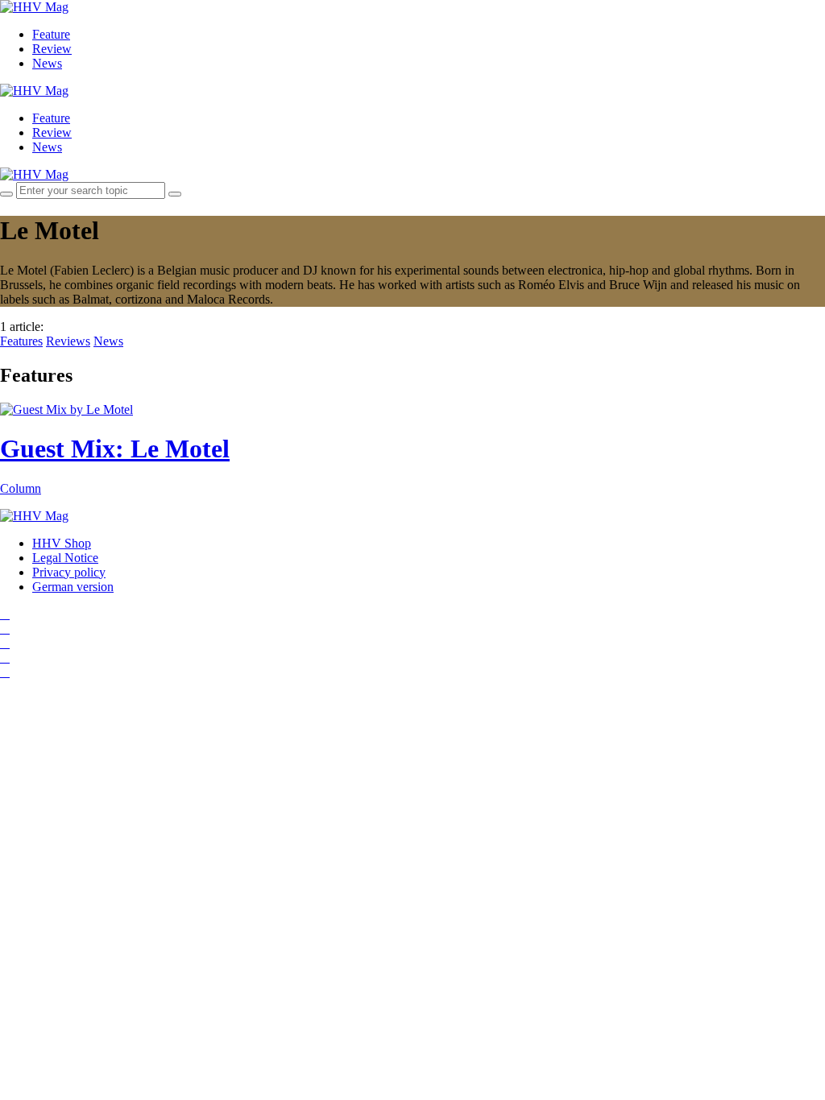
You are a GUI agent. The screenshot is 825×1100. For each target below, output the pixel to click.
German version (73, 586)
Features (21, 341)
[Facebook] (5, 628)
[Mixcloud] (5, 657)
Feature (51, 34)
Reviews (68, 341)
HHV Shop (61, 543)
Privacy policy (69, 572)
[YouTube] (5, 643)
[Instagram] (5, 614)
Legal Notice (65, 557)
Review (52, 49)
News (47, 63)
